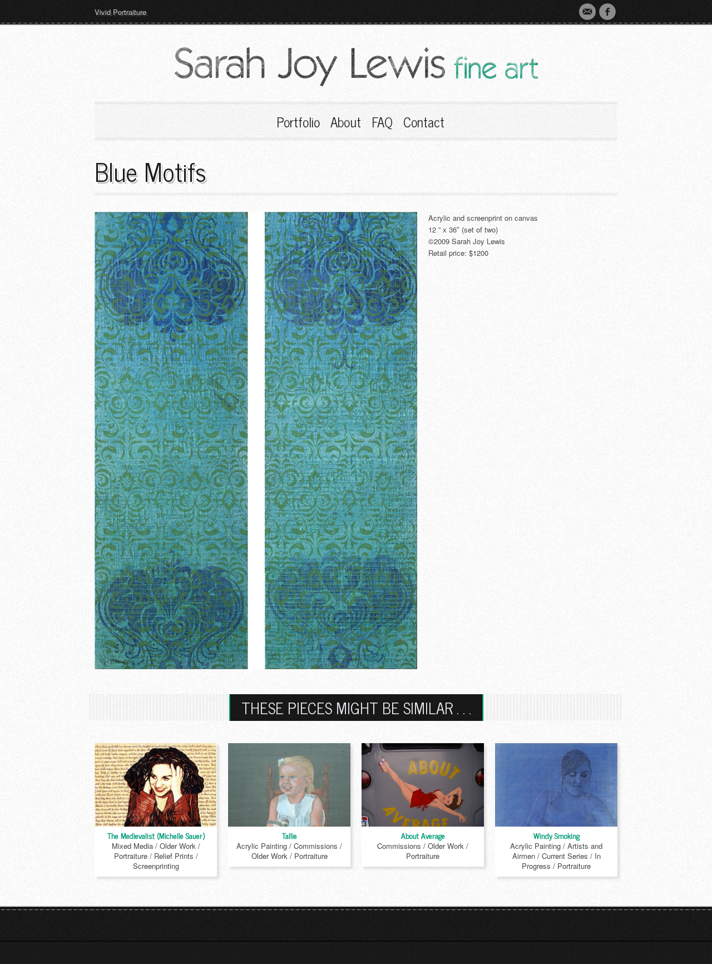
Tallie (289, 835)
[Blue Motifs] (256, 439)
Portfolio (298, 121)
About (345, 121)
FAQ (382, 121)
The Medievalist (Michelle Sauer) (156, 835)
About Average (423, 835)
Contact (587, 11)
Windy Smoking (556, 835)
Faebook (607, 11)
